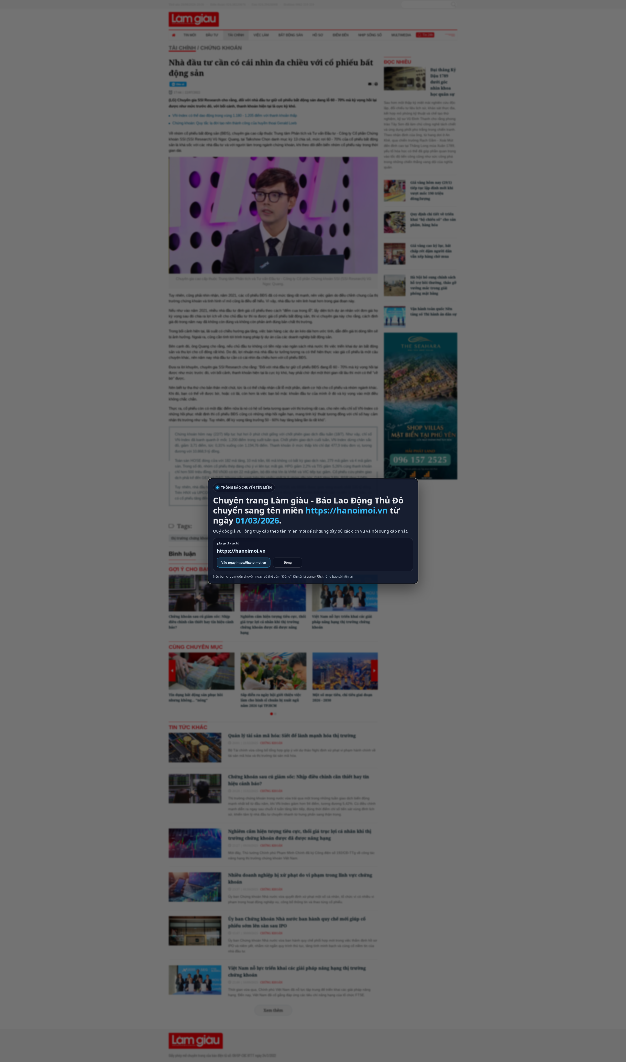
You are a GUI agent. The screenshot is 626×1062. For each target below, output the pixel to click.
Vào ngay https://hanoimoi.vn (243, 562)
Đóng (288, 562)
